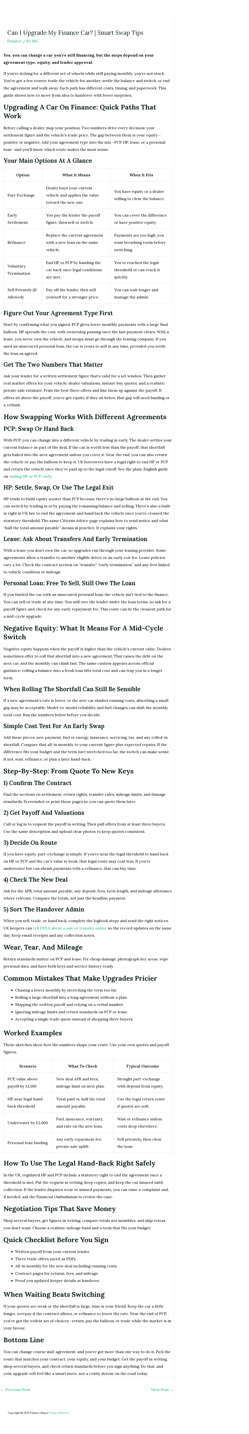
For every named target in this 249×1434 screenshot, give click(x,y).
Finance (14, 40)
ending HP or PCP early (30, 476)
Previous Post (15, 1389)
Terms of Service (58, 1413)
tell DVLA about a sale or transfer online (70, 928)
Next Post (162, 1389)
